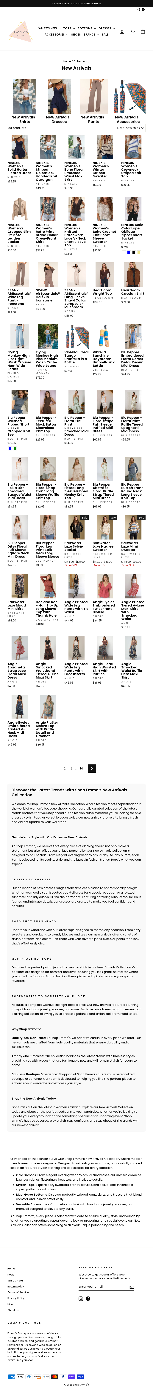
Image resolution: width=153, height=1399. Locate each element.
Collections (81, 61)
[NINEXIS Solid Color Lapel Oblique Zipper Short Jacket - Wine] (124, 252)
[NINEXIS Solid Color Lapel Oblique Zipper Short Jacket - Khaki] (139, 252)
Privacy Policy (16, 1298)
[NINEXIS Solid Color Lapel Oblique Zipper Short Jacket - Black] (134, 252)
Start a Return (16, 1280)
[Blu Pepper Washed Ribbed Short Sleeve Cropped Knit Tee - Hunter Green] (15, 448)
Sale (105, 34)
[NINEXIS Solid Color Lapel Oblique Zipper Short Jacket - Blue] (129, 252)
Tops (67, 28)
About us (13, 1310)
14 (81, 768)
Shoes (76, 34)
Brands (90, 34)
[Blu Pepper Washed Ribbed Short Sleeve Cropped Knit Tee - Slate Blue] (10, 448)
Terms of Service (18, 1292)
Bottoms (85, 28)
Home (67, 61)
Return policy (15, 1286)
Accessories (55, 34)
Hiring (10, 1304)
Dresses (105, 28)
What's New (48, 28)
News (10, 1274)
